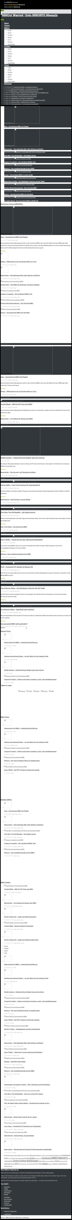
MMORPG (63, 1158)
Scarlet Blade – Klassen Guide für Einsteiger (18, 926)
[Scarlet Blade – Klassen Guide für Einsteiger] (15, 922)
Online (16, 1161)
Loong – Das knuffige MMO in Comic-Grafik (18, 175)
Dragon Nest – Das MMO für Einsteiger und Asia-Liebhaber (20, 285)
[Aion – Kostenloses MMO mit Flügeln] (27, 123)
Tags (5, 953)
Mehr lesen (3, 250)
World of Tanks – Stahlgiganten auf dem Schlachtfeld (22, 1029)
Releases (8, 84)
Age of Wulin (17, 1155)
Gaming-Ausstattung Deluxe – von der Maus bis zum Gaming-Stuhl (27, 89)
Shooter (10, 42)
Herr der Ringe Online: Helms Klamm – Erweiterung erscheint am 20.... (27, 1103)
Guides (7, 46)
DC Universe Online (44, 1155)
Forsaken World (8, 1205)
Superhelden (11, 44)
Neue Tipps (5, 425)
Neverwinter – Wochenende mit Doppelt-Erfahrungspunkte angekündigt (28, 1149)
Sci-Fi (9, 39)
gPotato (26, 1158)
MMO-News (5, 717)
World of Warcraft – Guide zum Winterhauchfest (20, 917)
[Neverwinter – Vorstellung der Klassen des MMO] (8, 899)
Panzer (53, 1161)
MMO (55, 1157)
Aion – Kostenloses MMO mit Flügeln (16, 126)
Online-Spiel (41, 1161)
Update (45, 1164)
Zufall (5, 950)
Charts (7, 26)
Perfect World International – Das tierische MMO (20, 188)
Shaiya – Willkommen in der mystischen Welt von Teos (18, 262)
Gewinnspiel (21, 1158)
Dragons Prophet (53, 1155)
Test (40, 1164)
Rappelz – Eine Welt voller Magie (14, 1061)
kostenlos (46, 1158)
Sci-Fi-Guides (14, 407)
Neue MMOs (5, 344)
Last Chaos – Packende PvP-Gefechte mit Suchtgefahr (22, 1126)
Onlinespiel (47, 1161)
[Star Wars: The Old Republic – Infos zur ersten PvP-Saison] (22, 1090)
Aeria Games (11, 1155)
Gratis (32, 1158)
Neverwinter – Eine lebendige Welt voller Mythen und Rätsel (23, 149)
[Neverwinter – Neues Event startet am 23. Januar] (8, 1113)
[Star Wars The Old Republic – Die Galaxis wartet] (30, 152)
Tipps (6, 65)
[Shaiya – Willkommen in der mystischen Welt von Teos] (4, 258)
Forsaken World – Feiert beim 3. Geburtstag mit (22, 98)
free (16, 1158)
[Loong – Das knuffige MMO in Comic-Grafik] (23, 171)
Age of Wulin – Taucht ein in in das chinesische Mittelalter (22, 540)
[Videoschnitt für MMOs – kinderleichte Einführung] (8, 639)
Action (9, 30)
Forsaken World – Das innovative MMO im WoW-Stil (21, 201)
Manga (10, 37)
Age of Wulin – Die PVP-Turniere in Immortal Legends (24, 96)
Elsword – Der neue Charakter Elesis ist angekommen (24, 94)
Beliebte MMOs (6, 800)
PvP (66, 1161)
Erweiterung (66, 1155)
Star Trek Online (8, 1199)
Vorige (6, 946)
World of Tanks (57, 1164)
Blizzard (32, 1155)
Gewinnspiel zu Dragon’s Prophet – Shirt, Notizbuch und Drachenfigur (27, 1084)
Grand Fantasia (8, 1190)
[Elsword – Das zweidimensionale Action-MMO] (23, 165)
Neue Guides (5, 397)
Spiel (16, 1164)
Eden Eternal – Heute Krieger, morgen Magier (16, 499)
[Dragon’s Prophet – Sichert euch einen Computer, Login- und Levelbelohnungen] (16, 676)
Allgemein (12, 659)
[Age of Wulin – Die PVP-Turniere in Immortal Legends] (15, 766)
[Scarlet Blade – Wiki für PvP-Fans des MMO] (12, 401)
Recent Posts (6, 631)
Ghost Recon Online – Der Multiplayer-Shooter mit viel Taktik (24, 181)
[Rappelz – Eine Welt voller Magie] (14, 1058)
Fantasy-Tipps (11, 475)
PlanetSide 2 (7, 1197)
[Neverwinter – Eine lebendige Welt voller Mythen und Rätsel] (27, 146)
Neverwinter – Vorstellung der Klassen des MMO (17, 419)
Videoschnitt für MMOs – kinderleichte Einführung (25, 87)
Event (6, 1158)
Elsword (60, 1155)
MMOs (7, 28)
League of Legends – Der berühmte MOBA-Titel (20, 162)
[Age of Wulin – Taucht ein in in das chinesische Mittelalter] (24, 536)
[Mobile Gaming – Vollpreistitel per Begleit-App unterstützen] (20, 454)
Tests (16, 240)
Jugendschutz (7, 1214)
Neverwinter (9, 1161)
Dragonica (6, 1203)
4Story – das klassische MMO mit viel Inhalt (18, 194)
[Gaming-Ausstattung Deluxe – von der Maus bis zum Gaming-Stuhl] (8, 653)
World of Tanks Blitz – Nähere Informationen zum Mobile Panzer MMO (28, 100)
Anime (9, 32)
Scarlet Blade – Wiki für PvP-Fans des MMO (16, 404)
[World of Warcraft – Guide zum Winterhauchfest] (8, 913)
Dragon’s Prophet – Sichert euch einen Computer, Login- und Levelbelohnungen (29, 92)
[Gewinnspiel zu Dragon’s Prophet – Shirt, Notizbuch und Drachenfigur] (8, 1081)
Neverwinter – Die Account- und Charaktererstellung (18, 472)
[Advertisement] (36, 329)
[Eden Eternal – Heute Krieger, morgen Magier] (15, 1132)
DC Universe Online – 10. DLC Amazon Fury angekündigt (24, 104)
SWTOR (36, 1164)
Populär (6, 948)
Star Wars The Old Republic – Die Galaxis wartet (20, 155)
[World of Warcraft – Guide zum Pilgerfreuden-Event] (8, 936)
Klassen (40, 1158)
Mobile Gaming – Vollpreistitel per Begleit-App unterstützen (24, 91)
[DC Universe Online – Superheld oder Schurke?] (22, 606)
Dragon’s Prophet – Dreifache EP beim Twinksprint (23, 102)
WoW (11, 1166)
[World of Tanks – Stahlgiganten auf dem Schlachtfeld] (16, 1025)
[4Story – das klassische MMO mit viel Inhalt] (23, 191)
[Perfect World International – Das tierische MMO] (25, 184)
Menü (2, 10)
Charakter (37, 1155)
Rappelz (6, 1189)
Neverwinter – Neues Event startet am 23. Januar (20, 1117)
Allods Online (24, 1155)
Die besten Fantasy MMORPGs (12, 204)
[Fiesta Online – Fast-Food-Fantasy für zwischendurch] (24, 481)
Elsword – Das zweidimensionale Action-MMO (19, 168)
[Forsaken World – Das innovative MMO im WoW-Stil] (25, 197)
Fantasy (10, 35)
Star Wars (20, 1164)
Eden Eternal (7, 1192)
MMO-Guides (5, 882)
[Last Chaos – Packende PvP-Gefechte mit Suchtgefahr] (15, 1123)
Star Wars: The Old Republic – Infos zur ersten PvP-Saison (23, 1094)
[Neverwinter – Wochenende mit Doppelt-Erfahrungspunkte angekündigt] (8, 1146)
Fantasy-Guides (11, 421)
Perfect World (62, 1161)
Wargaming (50, 1164)
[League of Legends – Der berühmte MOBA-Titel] (23, 158)
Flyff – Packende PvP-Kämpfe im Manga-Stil (17, 567)
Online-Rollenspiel (28, 1160)
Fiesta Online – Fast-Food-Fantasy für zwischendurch (20, 485)
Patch (57, 1161)
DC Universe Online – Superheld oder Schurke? (17, 609)
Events (9, 1158)
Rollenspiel (7, 1164)
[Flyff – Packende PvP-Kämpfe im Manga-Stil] (22, 563)
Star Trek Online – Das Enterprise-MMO (14, 527)
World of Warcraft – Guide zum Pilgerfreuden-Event (21, 940)
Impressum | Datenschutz (10, 1211)
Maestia (6, 1194)
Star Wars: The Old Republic (28, 1164)
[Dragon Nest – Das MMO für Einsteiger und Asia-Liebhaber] (12, 281)
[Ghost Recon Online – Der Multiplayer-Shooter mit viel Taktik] (25, 178)
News (6, 23)
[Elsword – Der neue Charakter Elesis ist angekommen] (14, 757)
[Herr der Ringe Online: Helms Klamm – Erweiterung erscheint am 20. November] (16, 1100)
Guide (36, 1158)
